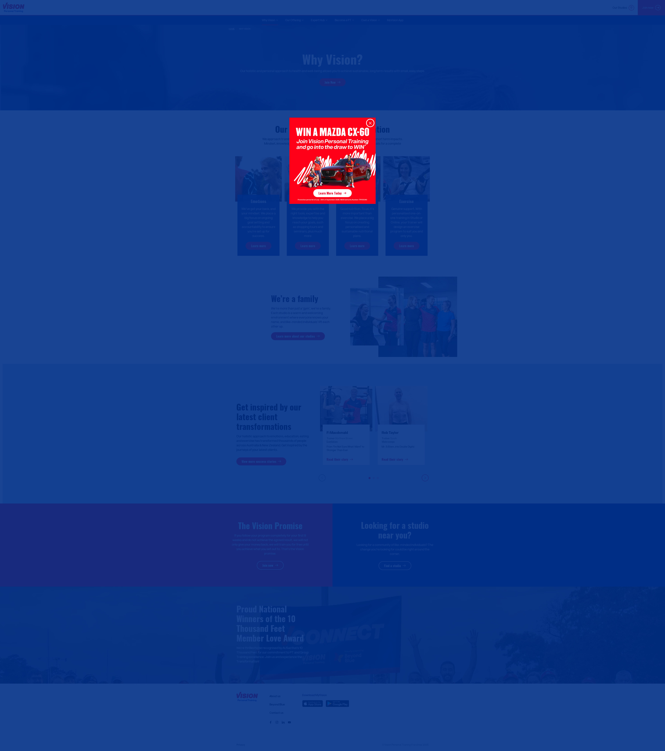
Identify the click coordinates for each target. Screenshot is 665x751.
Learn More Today (330, 193)
